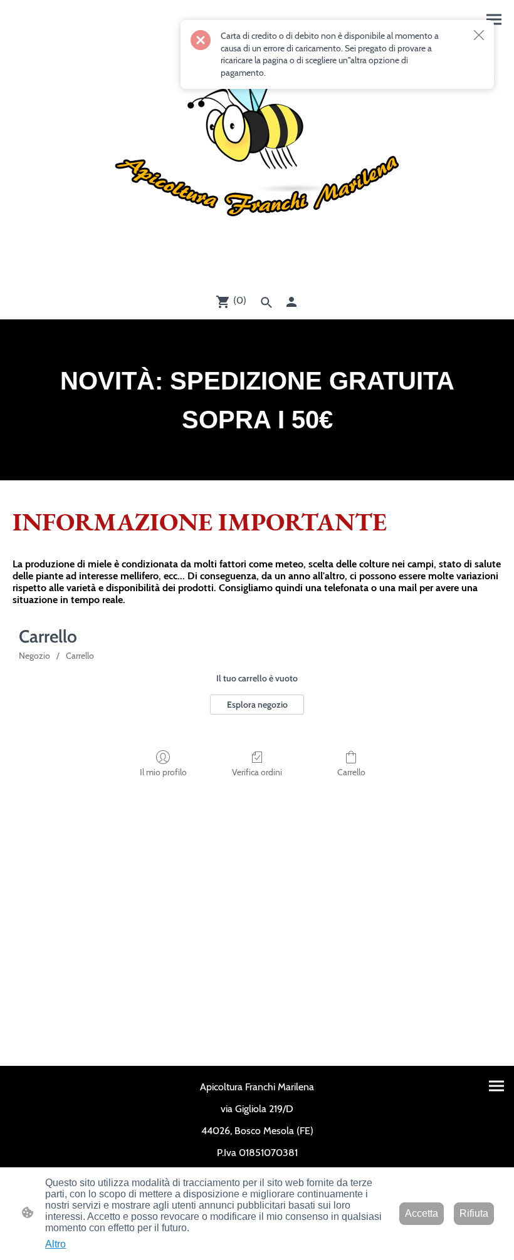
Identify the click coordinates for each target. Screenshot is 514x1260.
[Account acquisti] (291, 301)
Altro (55, 1244)
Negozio (34, 655)
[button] (266, 302)
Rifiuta (473, 1213)
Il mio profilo (163, 772)
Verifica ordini (257, 772)
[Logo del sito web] (257, 151)
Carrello (80, 655)
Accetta (421, 1213)
